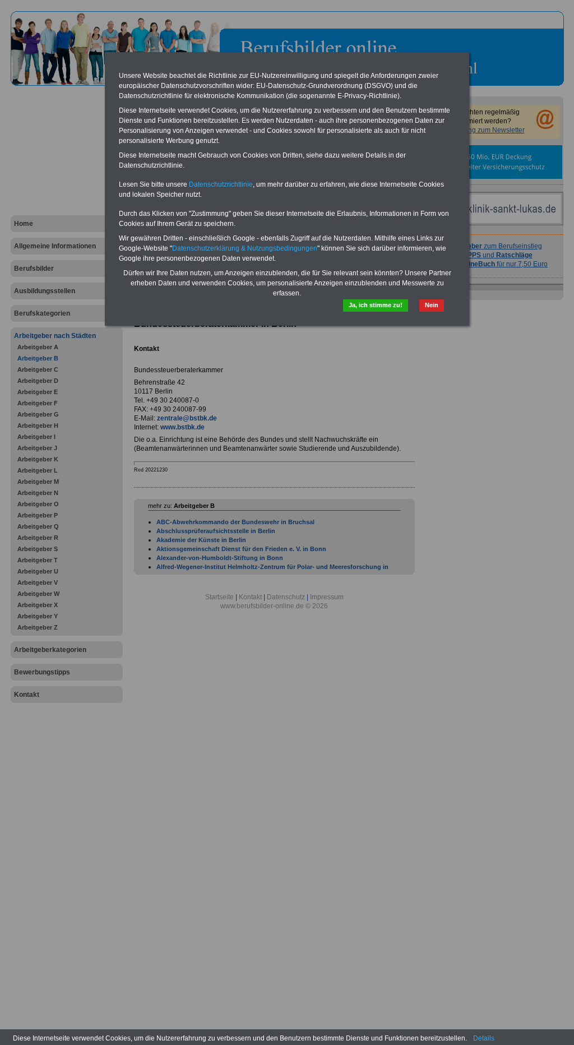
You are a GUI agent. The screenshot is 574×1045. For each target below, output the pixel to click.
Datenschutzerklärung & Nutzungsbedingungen (244, 248)
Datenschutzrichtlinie (221, 184)
